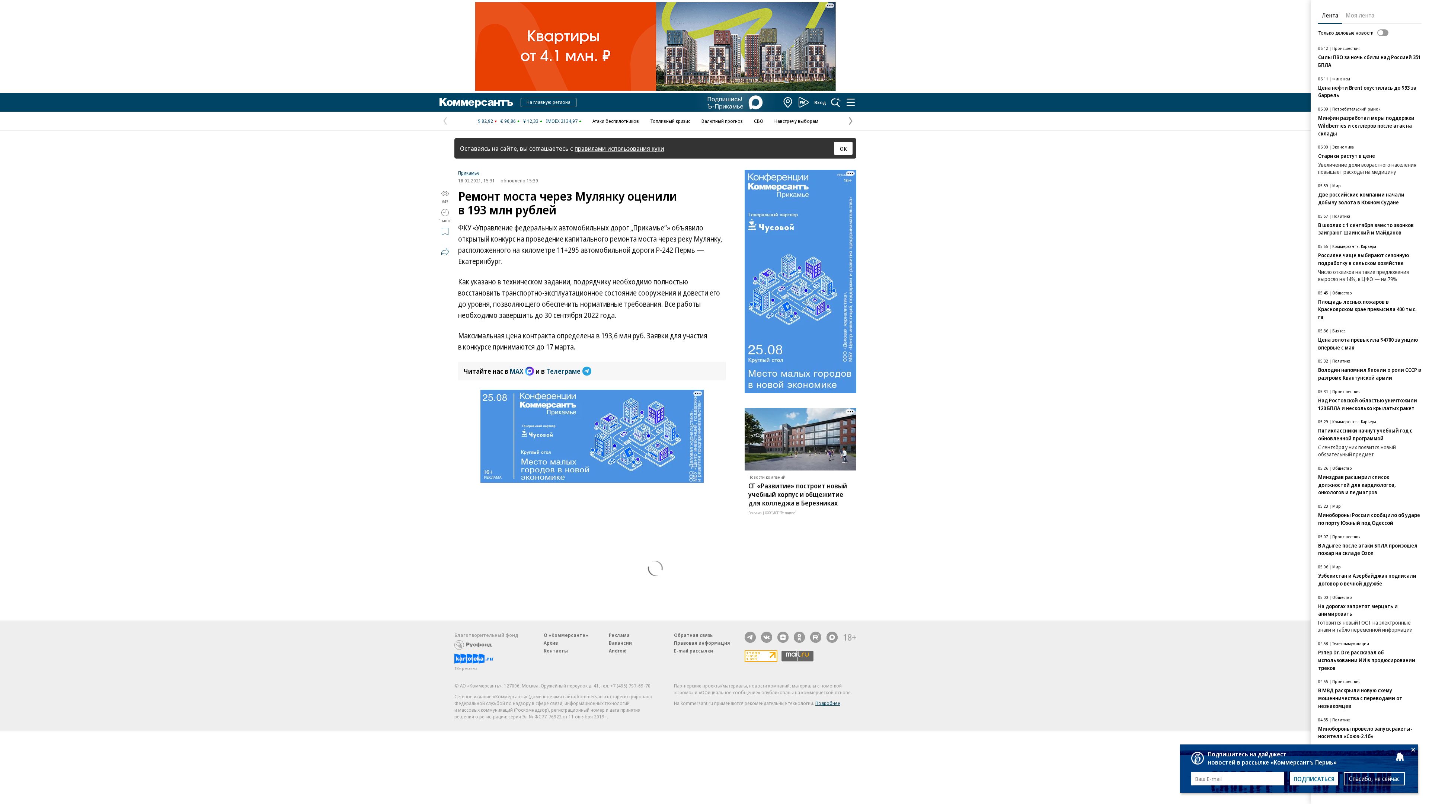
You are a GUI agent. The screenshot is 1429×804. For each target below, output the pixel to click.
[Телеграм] (750, 637)
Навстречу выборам (796, 121)
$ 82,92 (485, 121)
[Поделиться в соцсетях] (445, 251)
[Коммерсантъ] (476, 102)
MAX (516, 371)
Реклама (619, 635)
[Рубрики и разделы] (850, 102)
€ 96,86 (508, 121)
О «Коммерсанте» (566, 635)
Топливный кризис (670, 121)
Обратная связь (693, 635)
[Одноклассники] (799, 637)
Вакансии (620, 642)
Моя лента (1360, 15)
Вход (820, 102)
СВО (758, 121)
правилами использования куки (619, 148)
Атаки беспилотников (615, 121)
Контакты (556, 650)
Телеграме (563, 371)
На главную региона (548, 102)
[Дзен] (783, 637)
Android (618, 650)
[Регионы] (788, 102)
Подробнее (827, 703)
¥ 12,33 (530, 121)
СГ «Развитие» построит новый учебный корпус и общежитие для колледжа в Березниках (797, 494)
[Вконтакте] (766, 637)
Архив (551, 642)
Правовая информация (702, 642)
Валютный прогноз (722, 121)
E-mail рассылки (693, 650)
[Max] (832, 637)
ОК (843, 148)
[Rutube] (815, 637)
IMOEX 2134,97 (562, 121)
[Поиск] (835, 102)
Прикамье (469, 172)
